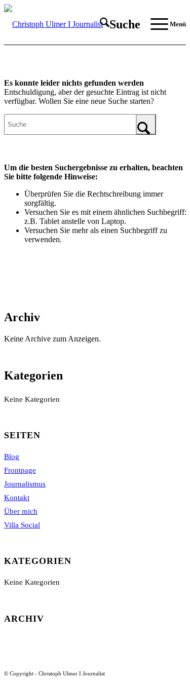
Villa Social (22, 525)
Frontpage (20, 470)
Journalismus (25, 484)
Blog (11, 456)
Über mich (20, 511)
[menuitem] (115, 24)
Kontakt (16, 498)
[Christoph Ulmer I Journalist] (76, 24)
